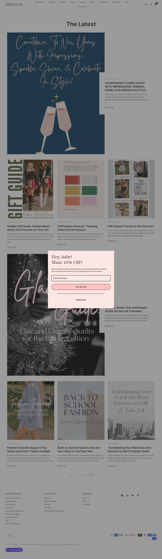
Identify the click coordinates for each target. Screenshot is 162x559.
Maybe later (81, 300)
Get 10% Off (81, 287)
